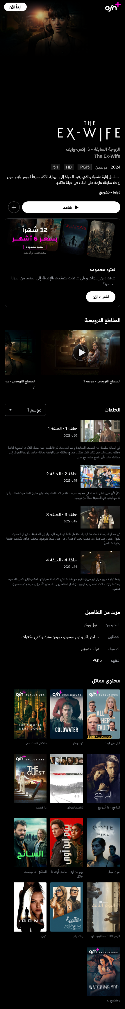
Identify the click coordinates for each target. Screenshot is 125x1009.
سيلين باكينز (90, 636)
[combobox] (25, 410)
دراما (116, 192)
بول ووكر (90, 624)
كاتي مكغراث (31, 636)
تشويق (104, 192)
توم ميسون (72, 636)
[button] (15, 7)
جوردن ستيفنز (52, 636)
